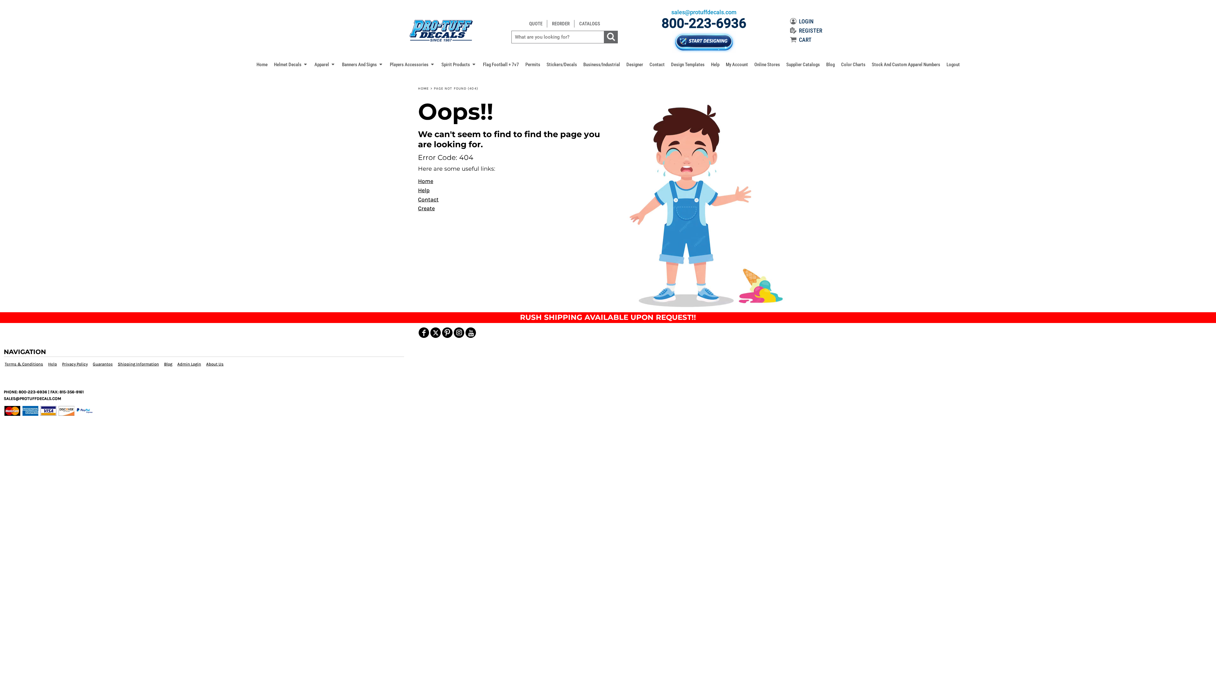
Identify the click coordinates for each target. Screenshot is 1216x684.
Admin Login (189, 364)
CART (805, 39)
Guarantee (103, 364)
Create (426, 208)
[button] (291, 64)
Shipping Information (138, 364)
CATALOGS (589, 24)
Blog (168, 364)
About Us (215, 364)
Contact (428, 199)
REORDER (561, 24)
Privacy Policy (75, 364)
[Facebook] (424, 332)
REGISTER (810, 30)
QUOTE (535, 24)
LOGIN (806, 21)
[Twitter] (435, 332)
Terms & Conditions (24, 364)
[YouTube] (471, 332)
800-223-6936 (704, 23)
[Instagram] (459, 332)
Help (424, 190)
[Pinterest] (447, 332)
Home (423, 88)
